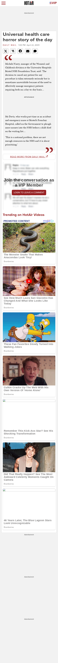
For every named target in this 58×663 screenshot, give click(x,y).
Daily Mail (10, 45)
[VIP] (53, 3)
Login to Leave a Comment (29, 192)
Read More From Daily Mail (28, 156)
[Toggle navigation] (3, 3)
